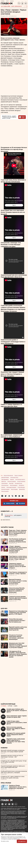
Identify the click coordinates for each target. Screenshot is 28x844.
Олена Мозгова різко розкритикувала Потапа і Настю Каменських (17, 620)
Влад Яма (11, 483)
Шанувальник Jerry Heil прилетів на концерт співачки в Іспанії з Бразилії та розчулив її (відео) (18, 645)
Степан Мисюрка (21, 487)
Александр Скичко (14, 477)
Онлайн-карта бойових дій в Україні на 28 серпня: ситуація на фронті (17, 710)
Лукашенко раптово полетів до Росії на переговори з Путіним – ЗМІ (12, 756)
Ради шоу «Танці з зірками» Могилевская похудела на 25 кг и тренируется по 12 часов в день (18, 532)
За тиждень (3, 705)
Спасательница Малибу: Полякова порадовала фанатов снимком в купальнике (17, 590)
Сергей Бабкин (4, 483)
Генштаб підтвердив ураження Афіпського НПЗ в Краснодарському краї (13, 766)
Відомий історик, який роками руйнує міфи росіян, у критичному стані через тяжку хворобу (16, 741)
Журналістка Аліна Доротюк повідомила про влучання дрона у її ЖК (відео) (18, 612)
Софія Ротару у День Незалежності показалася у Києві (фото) (17, 722)
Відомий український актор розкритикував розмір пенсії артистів (18, 628)
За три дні (10, 705)
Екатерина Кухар (18, 483)
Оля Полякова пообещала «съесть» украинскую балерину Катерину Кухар (17, 540)
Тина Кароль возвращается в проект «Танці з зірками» (18, 572)
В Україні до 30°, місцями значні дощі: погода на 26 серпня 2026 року (14, 761)
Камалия (12, 479)
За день (15, 705)
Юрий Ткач (3, 481)
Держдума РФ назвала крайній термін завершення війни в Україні (16, 734)
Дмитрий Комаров (5, 477)
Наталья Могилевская (8, 475)
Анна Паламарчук (13, 485)
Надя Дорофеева (5, 479)
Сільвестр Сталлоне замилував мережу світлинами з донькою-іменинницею (16, 637)
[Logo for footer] (6, 800)
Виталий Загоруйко (5, 489)
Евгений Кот (21, 485)
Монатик (3, 487)
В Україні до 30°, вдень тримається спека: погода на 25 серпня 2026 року (13, 777)
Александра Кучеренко (11, 487)
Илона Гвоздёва (14, 489)
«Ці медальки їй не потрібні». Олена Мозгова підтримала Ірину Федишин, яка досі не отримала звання (18, 654)
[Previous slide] (24, 6)
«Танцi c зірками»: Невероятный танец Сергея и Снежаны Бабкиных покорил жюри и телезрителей (18, 549)
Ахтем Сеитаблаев (21, 481)
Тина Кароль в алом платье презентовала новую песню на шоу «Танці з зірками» (18, 558)
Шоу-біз (4, 608)
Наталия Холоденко (12, 481)
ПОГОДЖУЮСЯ (22, 841)
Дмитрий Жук (22, 489)
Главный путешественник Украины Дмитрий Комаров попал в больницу (18, 598)
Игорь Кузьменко (4, 491)
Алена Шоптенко (4, 485)
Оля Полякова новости (20, 479)
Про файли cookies (5, 841)
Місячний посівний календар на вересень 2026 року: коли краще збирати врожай (12, 751)
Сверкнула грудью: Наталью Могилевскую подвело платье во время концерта (17, 566)
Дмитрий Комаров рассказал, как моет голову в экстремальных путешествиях (18, 581)
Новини (4, 748)
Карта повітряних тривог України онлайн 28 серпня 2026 (17, 716)
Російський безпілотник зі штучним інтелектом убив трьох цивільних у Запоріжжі (14, 772)
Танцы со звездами (18, 475)
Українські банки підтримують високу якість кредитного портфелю (18, 787)
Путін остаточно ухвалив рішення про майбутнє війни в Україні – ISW (16, 728)
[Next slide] (27, 6)
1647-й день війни (5, 6)
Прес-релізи (6, 783)
